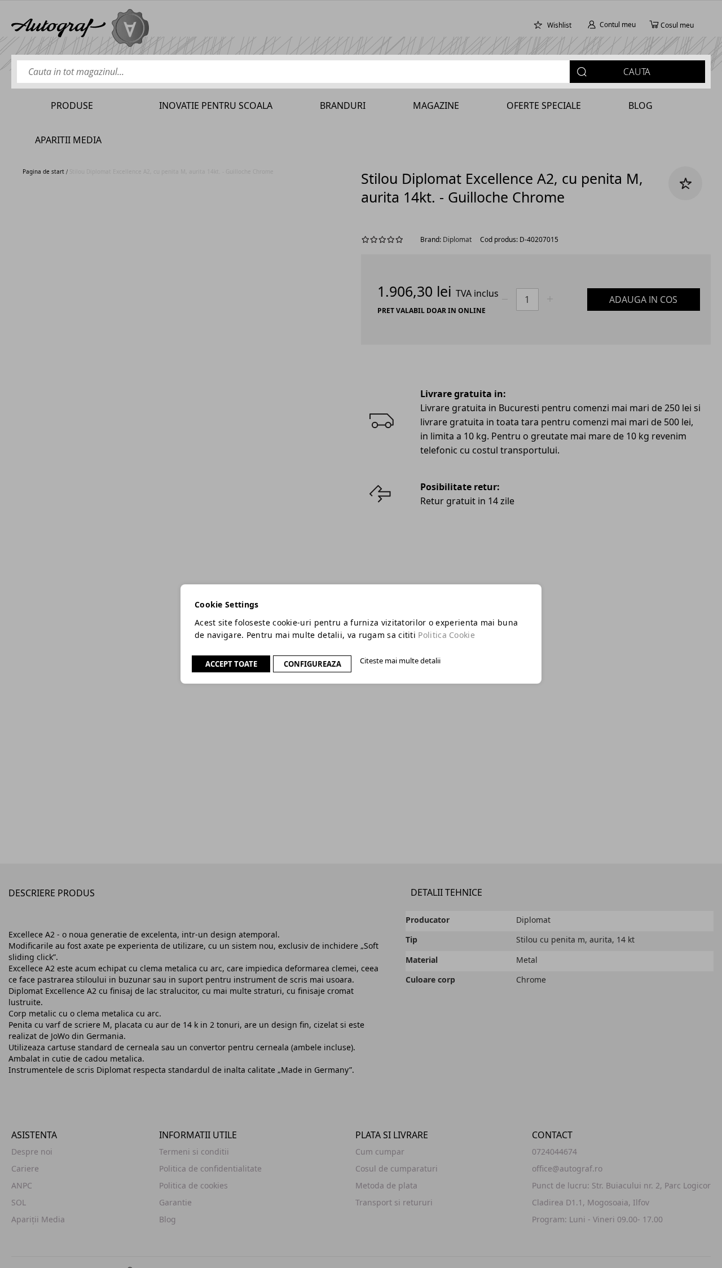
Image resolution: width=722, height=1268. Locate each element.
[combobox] (361, 72)
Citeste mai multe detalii (400, 660)
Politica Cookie (446, 634)
